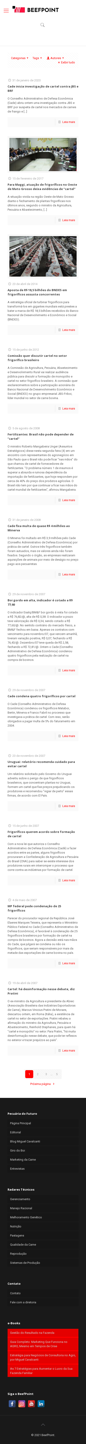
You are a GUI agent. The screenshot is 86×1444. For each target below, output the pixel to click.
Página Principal (20, 1123)
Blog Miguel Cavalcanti (25, 1141)
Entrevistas (17, 1168)
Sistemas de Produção (25, 1262)
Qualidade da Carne (23, 1244)
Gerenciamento (20, 1199)
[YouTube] (31, 1403)
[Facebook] (12, 1403)
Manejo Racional (21, 1208)
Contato (15, 1293)
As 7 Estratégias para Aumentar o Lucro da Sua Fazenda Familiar (41, 1371)
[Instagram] (21, 1403)
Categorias (18, 58)
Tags (36, 58)
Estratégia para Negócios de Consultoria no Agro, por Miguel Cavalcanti (43, 1357)
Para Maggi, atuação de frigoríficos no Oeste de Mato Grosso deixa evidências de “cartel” (42, 186)
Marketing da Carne (23, 1159)
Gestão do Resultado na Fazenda (32, 1332)
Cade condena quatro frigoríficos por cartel (41, 696)
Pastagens (17, 1235)
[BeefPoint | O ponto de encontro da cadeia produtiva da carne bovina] (35, 9)
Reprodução (18, 1253)
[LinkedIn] (41, 1403)
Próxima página (40, 1084)
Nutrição (15, 1226)
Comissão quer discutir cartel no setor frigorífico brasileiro (37, 358)
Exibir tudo (68, 62)
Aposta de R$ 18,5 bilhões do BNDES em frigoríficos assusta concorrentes (37, 292)
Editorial (15, 1132)
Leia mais (68, 122)
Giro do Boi (17, 1150)
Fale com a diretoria (23, 1302)
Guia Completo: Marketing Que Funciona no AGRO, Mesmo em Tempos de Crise (38, 1344)
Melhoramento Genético (26, 1217)
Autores (55, 58)
